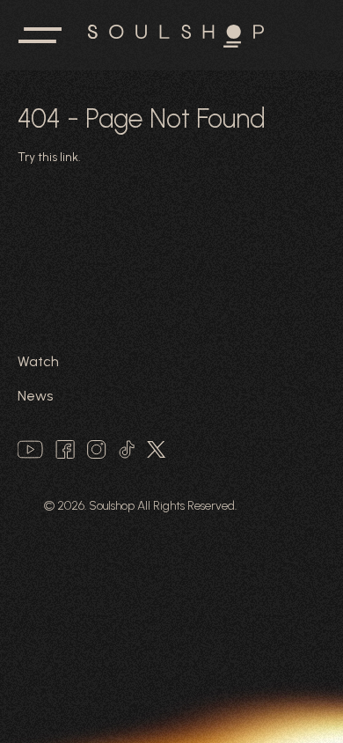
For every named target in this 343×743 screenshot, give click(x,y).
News (35, 395)
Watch (38, 361)
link (69, 157)
